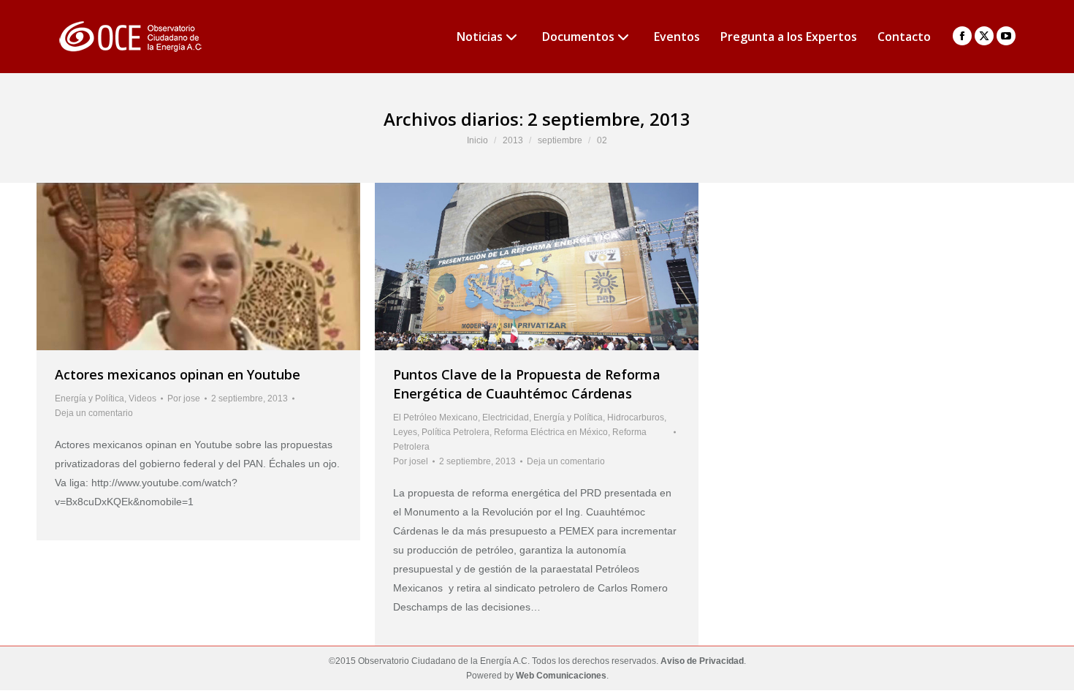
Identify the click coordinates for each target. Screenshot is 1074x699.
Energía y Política (89, 398)
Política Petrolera (456, 432)
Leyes (405, 432)
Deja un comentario (94, 413)
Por (183, 398)
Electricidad (505, 417)
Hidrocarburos (635, 417)
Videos (142, 398)
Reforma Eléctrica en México (551, 432)
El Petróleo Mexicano (435, 417)
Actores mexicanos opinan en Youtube (177, 374)
